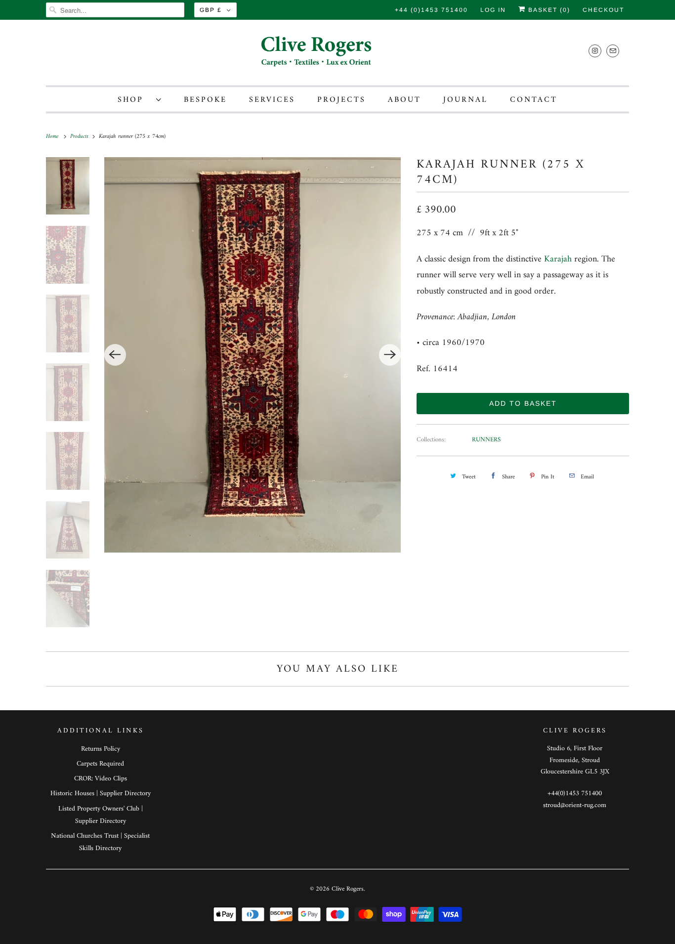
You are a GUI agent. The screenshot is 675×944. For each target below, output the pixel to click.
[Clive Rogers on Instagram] (595, 51)
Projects (341, 100)
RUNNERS (486, 439)
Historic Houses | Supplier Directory (100, 793)
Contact (533, 100)
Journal (465, 100)
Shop (134, 100)
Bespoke (205, 100)
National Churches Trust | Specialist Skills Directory (100, 842)
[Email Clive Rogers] (612, 51)
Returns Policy (100, 749)
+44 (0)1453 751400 (431, 9)
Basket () (548, 9)
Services (272, 100)
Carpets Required (100, 764)
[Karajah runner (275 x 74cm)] (253, 355)
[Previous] (115, 355)
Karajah (558, 259)
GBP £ (211, 9)
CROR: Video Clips (100, 778)
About (404, 100)
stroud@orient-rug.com (574, 805)
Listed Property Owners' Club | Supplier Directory (100, 815)
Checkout (603, 9)
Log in (493, 9)
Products (80, 136)
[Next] (390, 355)
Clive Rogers (348, 889)
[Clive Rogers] (337, 55)
